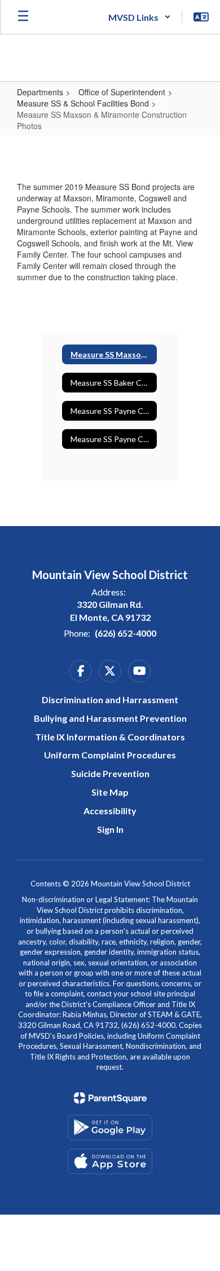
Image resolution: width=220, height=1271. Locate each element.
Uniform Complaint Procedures (110, 754)
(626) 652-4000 (125, 633)
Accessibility (110, 810)
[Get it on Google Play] (110, 1127)
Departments (40, 92)
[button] (139, 17)
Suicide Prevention (110, 773)
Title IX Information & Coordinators (110, 736)
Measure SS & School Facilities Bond (83, 103)
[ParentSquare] (110, 1097)
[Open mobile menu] (23, 17)
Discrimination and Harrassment (110, 699)
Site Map (110, 792)
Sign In (110, 829)
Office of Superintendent (121, 92)
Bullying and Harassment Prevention (110, 718)
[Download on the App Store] (110, 1161)
